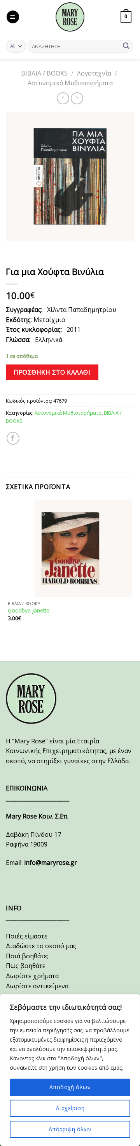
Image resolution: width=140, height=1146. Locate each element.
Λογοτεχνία (94, 73)
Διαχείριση (70, 1108)
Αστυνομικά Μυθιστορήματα (70, 83)
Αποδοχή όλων (70, 1087)
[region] (70, 1070)
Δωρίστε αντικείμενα (37, 986)
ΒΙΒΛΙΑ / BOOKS (44, 73)
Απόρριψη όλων (70, 1129)
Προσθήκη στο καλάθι (52, 372)
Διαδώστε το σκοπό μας (41, 946)
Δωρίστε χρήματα (32, 976)
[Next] (34, 248)
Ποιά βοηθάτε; (27, 956)
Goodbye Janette (28, 610)
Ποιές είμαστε (26, 936)
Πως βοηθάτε (26, 965)
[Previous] (13, 248)
